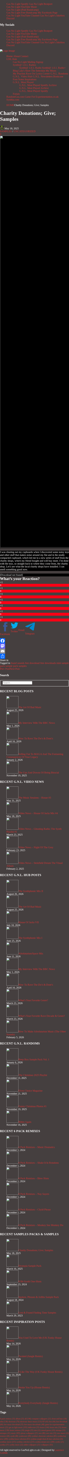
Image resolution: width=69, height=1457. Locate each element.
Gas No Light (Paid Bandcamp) (22, 9)
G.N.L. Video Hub (22, 76)
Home (9, 56)
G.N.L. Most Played (23, 82)
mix (37, 1430)
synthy (4, 1445)
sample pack (11, 666)
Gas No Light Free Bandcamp (21, 12)
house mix (55, 1427)
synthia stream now (45, 1442)
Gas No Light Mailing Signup (28, 62)
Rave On (30, 73)
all (28, 1419)
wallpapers (47, 1445)
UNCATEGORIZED (25, 131)
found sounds (17, 663)
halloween (33, 1427)
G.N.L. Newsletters (43, 76)
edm (4, 1421)
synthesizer (25, 1436)
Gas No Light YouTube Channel (22, 15)
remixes (5, 1436)
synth (14, 1436)
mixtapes (5, 1433)
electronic (14, 1421)
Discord (10, 18)
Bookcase (58, 76)
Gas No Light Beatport (40, 4)
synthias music (8, 1442)
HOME (10, 105)
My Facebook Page (47, 12)
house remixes (17, 1430)
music (15, 1433)
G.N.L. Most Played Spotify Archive (38, 85)
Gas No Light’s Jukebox (52, 15)
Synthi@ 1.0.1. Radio (30, 67)
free (52, 1421)
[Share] (34, 656)
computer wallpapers (41, 1419)
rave (42, 1433)
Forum (16, 93)
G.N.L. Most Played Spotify (33, 91)
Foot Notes (18, 79)
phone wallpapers (29, 1433)
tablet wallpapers (32, 1445)
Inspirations (30, 79)
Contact (24, 56)
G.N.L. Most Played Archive (34, 88)
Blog (15, 70)
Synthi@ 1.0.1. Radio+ (54, 67)
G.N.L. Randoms (59, 73)
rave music (63, 1433)
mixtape (60, 1430)
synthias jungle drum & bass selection (46, 1439)
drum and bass (59, 1419)
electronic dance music (31, 1421)
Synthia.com (12, 99)
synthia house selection (19, 1439)
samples (23, 666)
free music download (13, 1424)
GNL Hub (11, 59)
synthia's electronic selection (44, 1436)
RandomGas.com (15, 96)
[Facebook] (34, 640)
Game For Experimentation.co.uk (42, 96)
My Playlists (19, 73)
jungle (29, 1430)
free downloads (48, 663)
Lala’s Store (24, 70)
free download (32, 663)
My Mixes (51, 70)
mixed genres (48, 1430)
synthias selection (25, 1442)
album (20, 1419)
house (44, 1427)
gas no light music (18, 1427)
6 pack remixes (7, 1419)
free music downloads (34, 1424)
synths (59, 1442)
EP (45, 1421)
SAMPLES (6, 131)
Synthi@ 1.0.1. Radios (24, 65)
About (16, 56)
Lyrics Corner (43, 73)
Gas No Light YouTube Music (21, 6)
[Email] (34, 651)
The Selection (38, 70)
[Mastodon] (34, 645)
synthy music (16, 1445)
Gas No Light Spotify (17, 4)
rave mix (51, 1433)
